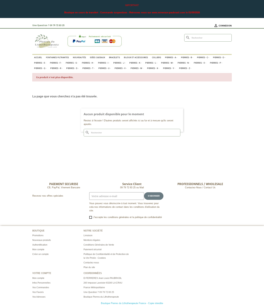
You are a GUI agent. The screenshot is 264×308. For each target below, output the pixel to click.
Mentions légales (92, 240)
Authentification (39, 245)
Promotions (37, 235)
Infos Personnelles (41, 283)
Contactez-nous (91, 262)
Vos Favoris (38, 292)
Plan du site (89, 267)
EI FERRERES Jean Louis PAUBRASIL (103, 278)
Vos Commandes (40, 287)
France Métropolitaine (94, 287)
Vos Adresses (38, 297)
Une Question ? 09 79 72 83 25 (99, 292)
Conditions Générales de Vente (99, 245)
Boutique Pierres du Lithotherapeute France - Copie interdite (132, 303)
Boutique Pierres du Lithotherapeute (101, 297)
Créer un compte (40, 254)
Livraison (88, 235)
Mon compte (38, 249)
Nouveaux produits (41, 240)
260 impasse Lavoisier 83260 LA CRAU (103, 283)
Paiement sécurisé (93, 249)
